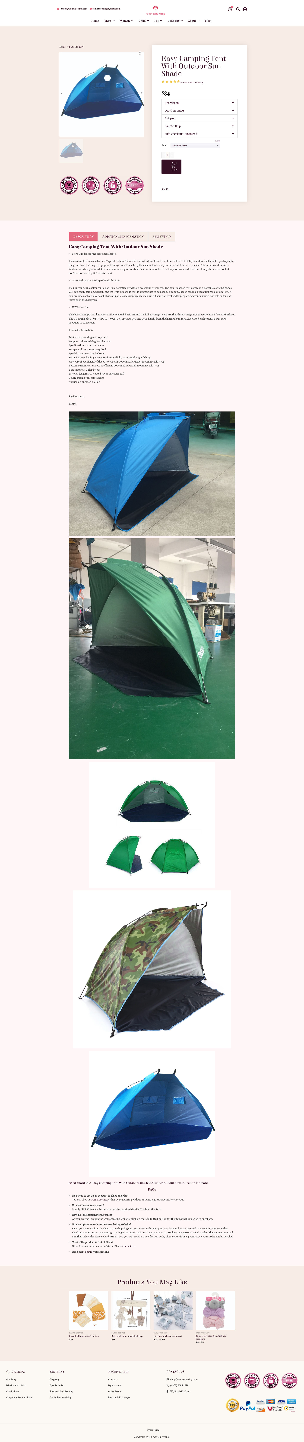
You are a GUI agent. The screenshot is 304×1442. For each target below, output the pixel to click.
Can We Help (173, 126)
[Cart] (230, 9)
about (88, 1251)
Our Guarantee (174, 110)
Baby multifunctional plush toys (127, 1336)
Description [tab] (83, 236)
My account (114, 1385)
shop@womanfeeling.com (183, 1379)
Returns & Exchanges (119, 1397)
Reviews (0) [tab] (161, 236)
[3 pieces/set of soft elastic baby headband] (215, 1309)
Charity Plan (12, 1391)
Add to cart (174, 167)
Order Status (114, 1391)
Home (62, 46)
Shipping (170, 118)
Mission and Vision (16, 1385)
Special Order (57, 1385)
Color (164, 145)
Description (172, 103)
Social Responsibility (60, 1397)
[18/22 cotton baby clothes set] (173, 1309)
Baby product (76, 46)
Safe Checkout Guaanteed (181, 134)
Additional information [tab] (123, 236)
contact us (128, 1246)
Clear (217, 141)
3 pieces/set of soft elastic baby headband (211, 1337)
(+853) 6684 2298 (178, 1385)
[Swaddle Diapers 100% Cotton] (88, 1309)
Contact (112, 1379)
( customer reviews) (191, 82)
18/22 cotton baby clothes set (168, 1336)
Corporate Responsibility (19, 1397)
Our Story (11, 1379)
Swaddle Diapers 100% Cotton (84, 1336)
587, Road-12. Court (179, 1391)
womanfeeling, (99, 1199)
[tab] (199, 103)
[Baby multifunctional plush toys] (131, 1309)
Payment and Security (61, 1391)
